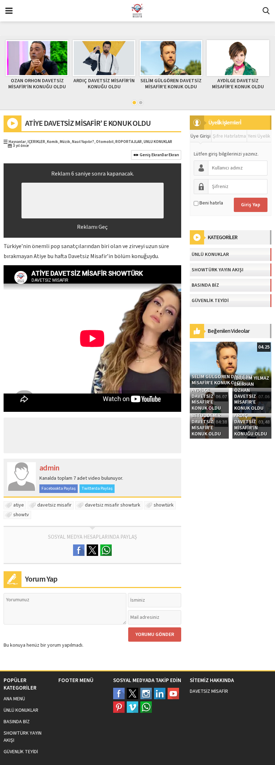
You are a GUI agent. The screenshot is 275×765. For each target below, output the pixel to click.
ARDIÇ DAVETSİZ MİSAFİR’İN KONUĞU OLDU (104, 83)
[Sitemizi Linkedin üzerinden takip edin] (159, 693)
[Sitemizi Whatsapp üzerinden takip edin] (146, 707)
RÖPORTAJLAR (128, 141)
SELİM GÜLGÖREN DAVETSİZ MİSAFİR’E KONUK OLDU (171, 83)
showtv (21, 514)
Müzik (65, 141)
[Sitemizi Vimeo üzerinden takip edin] (132, 707)
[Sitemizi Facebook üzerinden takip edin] (119, 693)
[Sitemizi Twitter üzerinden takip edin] (132, 693)
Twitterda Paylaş (97, 488)
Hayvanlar (17, 141)
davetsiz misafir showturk (112, 505)
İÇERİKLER (36, 141)
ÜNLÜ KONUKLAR (158, 141)
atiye (18, 505)
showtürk (164, 505)
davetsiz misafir (54, 505)
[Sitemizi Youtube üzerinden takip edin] (173, 693)
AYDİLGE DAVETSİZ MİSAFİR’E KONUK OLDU (238, 83)
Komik (52, 141)
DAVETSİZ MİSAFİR (209, 691)
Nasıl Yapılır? (83, 141)
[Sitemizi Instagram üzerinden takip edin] (146, 693)
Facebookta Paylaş (59, 488)
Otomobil (105, 141)
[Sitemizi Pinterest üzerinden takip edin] (119, 707)
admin (49, 468)
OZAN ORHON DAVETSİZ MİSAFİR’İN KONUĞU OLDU (37, 83)
